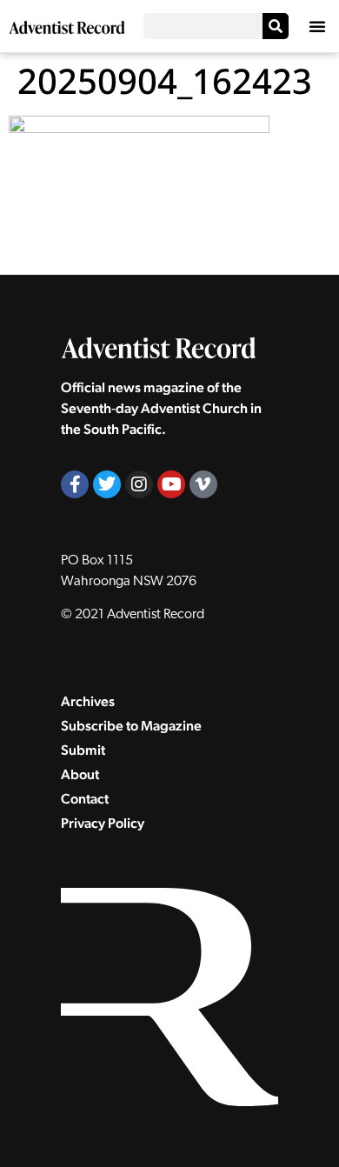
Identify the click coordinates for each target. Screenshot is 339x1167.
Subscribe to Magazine (131, 725)
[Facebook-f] (75, 484)
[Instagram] (139, 484)
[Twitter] (107, 484)
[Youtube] (171, 484)
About (80, 774)
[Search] (276, 26)
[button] (317, 26)
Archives (88, 701)
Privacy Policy (102, 823)
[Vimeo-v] (203, 484)
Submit (83, 750)
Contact (85, 798)
